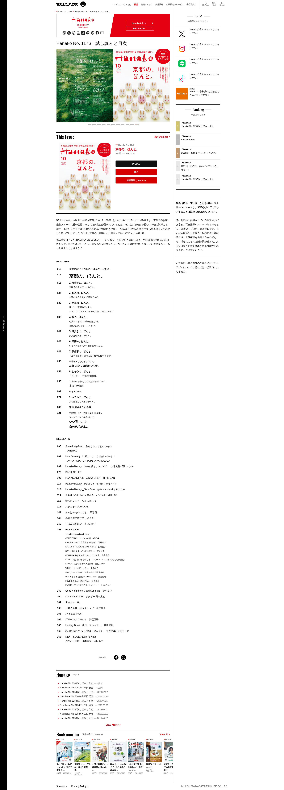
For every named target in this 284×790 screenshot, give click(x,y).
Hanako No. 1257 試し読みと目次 (84, 709)
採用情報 (159, 4)
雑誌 (136, 4)
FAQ (214, 3)
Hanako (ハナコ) (81, 11)
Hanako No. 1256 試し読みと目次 (84, 718)
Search (222, 3)
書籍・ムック (147, 4)
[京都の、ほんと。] (85, 176)
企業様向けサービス (175, 4)
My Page (205, 3)
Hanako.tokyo (139, 23)
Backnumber (161, 136)
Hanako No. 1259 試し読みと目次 (84, 692)
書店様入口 (191, 4)
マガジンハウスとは (122, 4)
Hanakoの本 (139, 28)
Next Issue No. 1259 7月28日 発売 (84, 705)
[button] (89, 125)
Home (70, 11)
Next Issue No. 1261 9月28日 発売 (81, 687)
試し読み (136, 163)
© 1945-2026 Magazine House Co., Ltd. (204, 786)
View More (112, 724)
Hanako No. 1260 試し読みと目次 (81, 683)
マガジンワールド (71, 4)
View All (164, 734)
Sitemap (60, 786)
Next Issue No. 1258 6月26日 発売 (84, 714)
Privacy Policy (78, 786)
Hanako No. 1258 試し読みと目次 (84, 701)
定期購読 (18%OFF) (136, 180)
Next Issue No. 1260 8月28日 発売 (84, 696)
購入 (136, 172)
